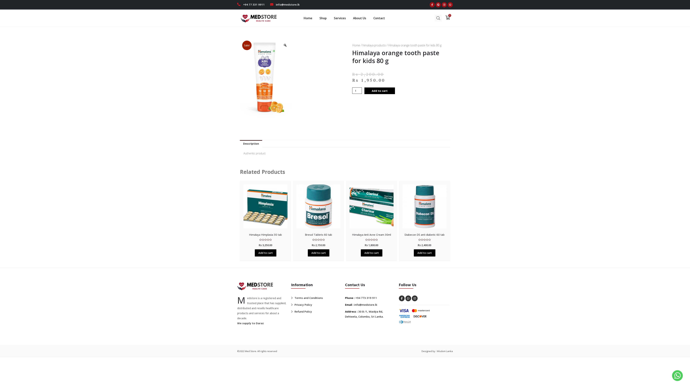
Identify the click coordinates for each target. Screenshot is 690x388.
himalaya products (374, 45)
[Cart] (446, 17)
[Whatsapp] (450, 4)
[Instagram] (444, 4)
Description (251, 143)
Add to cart (380, 91)
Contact (379, 18)
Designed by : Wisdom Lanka (437, 351)
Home (307, 18)
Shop (323, 18)
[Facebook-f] (432, 4)
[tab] (251, 143)
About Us (359, 18)
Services (340, 18)
